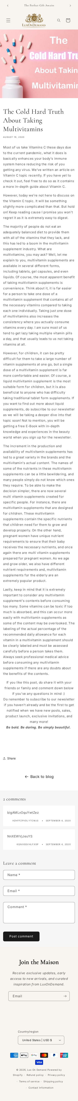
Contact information (40, 1087)
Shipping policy (53, 1081)
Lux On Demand (37, 1069)
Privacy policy (56, 1075)
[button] (8, 20)
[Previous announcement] (7, 5)
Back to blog (42, 776)
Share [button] (11, 758)
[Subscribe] (64, 996)
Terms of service (29, 1081)
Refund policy (35, 1075)
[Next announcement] (70, 5)
